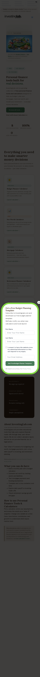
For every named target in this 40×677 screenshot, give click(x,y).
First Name (9, 329)
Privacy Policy (27, 369)
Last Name (9, 338)
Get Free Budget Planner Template (20, 363)
